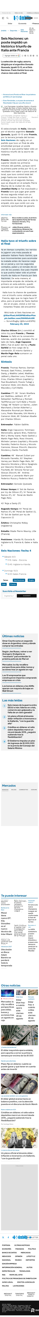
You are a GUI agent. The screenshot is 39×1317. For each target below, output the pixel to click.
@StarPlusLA (10, 315)
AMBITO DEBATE (31, 1294)
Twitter (3, 1237)
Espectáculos (8, 1271)
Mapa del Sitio (16, 1275)
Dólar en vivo (19, 13)
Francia (13, 584)
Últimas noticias (22, 1245)
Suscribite (27, 595)
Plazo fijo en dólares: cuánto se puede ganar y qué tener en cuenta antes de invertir (18, 1067)
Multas (5, 1286)
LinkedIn (19, 1237)
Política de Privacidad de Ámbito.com (19, 1278)
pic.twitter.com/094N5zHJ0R (19, 318)
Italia (4, 584)
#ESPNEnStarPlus (26, 315)
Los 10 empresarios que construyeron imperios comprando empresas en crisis (19, 678)
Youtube (25, 1237)
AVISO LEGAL (7, 1282)
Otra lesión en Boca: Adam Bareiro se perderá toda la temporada (6, 957)
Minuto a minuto (8, 999)
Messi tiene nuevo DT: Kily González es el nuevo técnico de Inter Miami (6, 923)
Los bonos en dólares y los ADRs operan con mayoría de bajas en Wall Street (18, 688)
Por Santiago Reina (7, 1124)
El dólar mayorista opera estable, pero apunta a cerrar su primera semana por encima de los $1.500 (17, 1053)
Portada (6, 1245)
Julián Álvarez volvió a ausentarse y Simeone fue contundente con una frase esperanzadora (22, 230)
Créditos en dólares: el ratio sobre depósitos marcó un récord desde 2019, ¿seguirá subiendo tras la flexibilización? (22, 732)
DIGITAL (8, 1294)
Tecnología (24, 1271)
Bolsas (13, 789)
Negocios (6, 1256)
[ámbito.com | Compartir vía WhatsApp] (22, 56)
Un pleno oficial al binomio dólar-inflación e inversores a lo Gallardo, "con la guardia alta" (22, 720)
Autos (29, 1267)
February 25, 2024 (19, 324)
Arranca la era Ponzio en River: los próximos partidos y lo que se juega (19, 95)
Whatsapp (30, 1237)
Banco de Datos (9, 1253)
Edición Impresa (9, 1264)
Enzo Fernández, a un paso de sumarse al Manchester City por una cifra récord (18, 101)
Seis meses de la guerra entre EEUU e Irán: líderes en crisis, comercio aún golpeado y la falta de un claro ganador (22, 709)
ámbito (3, 30)
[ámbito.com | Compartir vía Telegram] (33, 56)
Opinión (18, 1256)
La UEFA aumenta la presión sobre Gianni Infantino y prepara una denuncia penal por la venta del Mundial (33, 940)
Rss (3, 1275)
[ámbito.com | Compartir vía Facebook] (25, 56)
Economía (22, 23)
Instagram (13, 1237)
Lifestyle (30, 1256)
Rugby (31, 580)
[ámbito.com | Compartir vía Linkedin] (31, 56)
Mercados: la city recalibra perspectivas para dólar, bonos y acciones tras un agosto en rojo (18, 667)
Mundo (18, 1260)
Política (32, 1249)
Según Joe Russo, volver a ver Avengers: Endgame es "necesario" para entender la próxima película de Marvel (17, 655)
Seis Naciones (24, 30)
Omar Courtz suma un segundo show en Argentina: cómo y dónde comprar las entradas (19, 643)
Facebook (8, 1237)
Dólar (10, 23)
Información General (12, 1267)
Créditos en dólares (33, 13)
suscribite (29, 18)
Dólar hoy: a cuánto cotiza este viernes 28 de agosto (31, 1011)
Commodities (23, 789)
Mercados (25, 1253)
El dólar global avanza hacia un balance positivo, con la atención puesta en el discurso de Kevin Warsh (19, 1102)
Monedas (5, 789)
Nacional (6, 1260)
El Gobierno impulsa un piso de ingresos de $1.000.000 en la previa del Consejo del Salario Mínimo (21, 744)
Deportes (13, 30)
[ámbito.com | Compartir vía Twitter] (28, 56)
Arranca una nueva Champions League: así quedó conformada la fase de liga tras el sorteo (33, 913)
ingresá (36, 18)
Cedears (34, 789)
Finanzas (19, 1249)
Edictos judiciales (26, 1282)
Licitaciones (18, 1286)
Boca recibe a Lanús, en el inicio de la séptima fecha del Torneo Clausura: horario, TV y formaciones (24, 221)
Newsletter (32, 1237)
